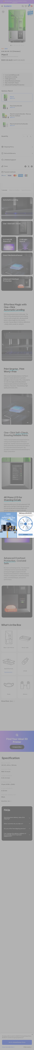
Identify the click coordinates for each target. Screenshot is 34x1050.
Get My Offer (25, 534)
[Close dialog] (33, 513)
